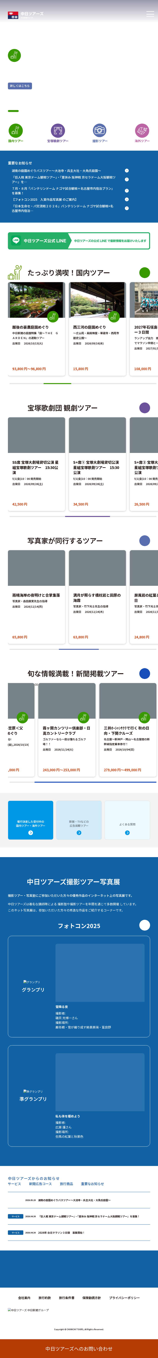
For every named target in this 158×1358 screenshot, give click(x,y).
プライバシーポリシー (124, 1297)
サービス (14, 1183)
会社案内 (24, 1297)
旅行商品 (66, 1183)
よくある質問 (127, 824)
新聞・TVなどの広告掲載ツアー (79, 824)
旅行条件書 (66, 1297)
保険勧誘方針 (91, 1297)
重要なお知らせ (92, 1183)
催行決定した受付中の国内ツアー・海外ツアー (30, 824)
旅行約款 (45, 1297)
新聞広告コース (40, 1183)
